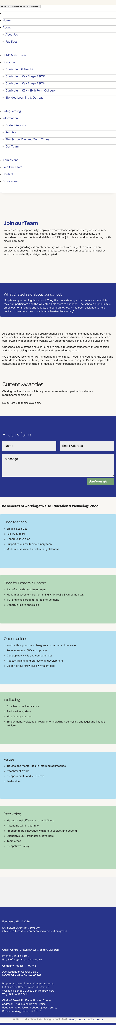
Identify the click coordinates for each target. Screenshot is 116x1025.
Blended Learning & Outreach (25, 97)
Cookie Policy (95, 1019)
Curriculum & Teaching (20, 69)
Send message (98, 481)
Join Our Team (12, 167)
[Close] (1, 192)
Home (7, 20)
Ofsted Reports (15, 125)
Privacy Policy (76, 1019)
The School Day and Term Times (27, 139)
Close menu (11, 181)
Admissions (10, 160)
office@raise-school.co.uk (26, 959)
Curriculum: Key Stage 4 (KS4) (26, 83)
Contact (8, 174)
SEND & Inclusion (14, 55)
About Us (11, 34)
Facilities (11, 41)
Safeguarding (12, 111)
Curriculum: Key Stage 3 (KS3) (26, 76)
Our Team (12, 146)
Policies (10, 132)
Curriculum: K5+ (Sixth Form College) (30, 90)
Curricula (9, 62)
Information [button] (10, 118)
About (7, 27)
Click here (8, 931)
